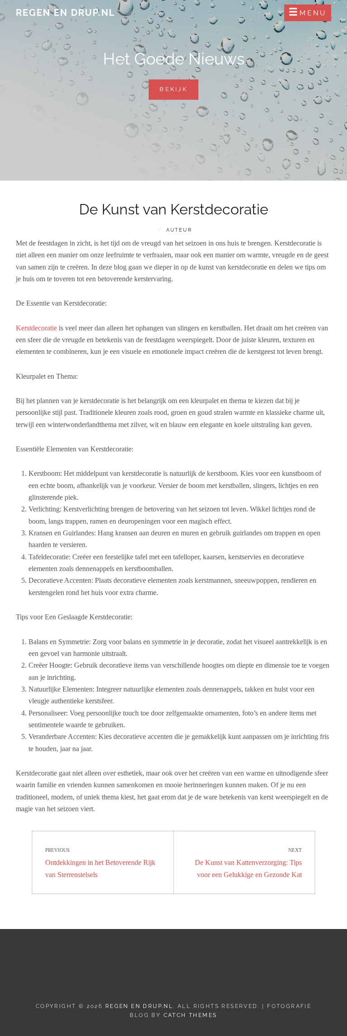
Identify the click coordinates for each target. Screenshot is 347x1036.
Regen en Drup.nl (65, 12)
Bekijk (178, 92)
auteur (179, 230)
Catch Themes (190, 1015)
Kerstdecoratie (36, 328)
